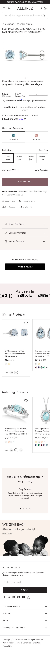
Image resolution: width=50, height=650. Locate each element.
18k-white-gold (11, 442)
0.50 (11, 372)
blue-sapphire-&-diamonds (36, 445)
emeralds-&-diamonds (44, 367)
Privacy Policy (8, 642)
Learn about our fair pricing (38, 95)
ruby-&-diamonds (42, 445)
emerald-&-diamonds (39, 445)
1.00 (16, 372)
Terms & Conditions (23, 642)
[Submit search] (44, 16)
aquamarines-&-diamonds (42, 367)
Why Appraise (41, 170)
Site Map (36, 642)
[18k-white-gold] (11, 442)
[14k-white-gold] (6, 364)
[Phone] (9, 8)
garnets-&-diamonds (36, 367)
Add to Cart (25, 181)
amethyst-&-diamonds (44, 445)
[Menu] (4, 8)
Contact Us (18, 194)
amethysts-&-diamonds (39, 367)
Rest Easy (43, 150)
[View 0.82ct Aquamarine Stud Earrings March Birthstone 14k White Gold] (16, 333)
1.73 (16, 450)
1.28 (11, 450)
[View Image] (25, 295)
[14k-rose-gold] (9, 442)
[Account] (41, 8)
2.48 (21, 450)
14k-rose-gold (9, 442)
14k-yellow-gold (9, 364)
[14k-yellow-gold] (9, 364)
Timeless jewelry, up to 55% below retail (25, 2)
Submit (25, 590)
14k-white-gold (6, 364)
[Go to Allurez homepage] (25, 8)
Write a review (25, 266)
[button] (25, 224)
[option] (13, 137)
